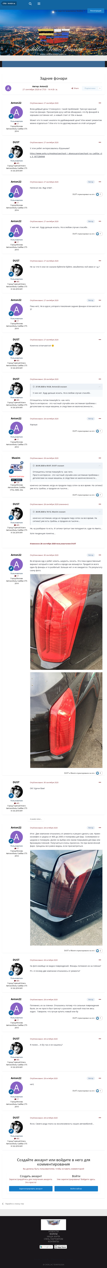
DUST (16, 142)
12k (17, 482)
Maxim (16, 458)
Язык (36, 1259)
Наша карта (53, 1236)
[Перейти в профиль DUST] (16, 152)
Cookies (70, 1259)
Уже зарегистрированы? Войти (69, 11)
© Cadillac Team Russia (53, 1264)
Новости (53, 1231)
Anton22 (44, 86)
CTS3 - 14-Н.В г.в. (50, 89)
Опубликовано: (44, 103)
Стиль (44, 1259)
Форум (53, 1234)
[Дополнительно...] (100, 103)
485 (17, 163)
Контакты (53, 1241)
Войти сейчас (76, 1188)
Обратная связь (57, 1259)
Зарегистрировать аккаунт (30, 1188)
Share (76, 88)
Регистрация (95, 10)
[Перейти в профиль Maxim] (16, 467)
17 (17, 123)
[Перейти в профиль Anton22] (8, 88)
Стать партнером (53, 1239)
